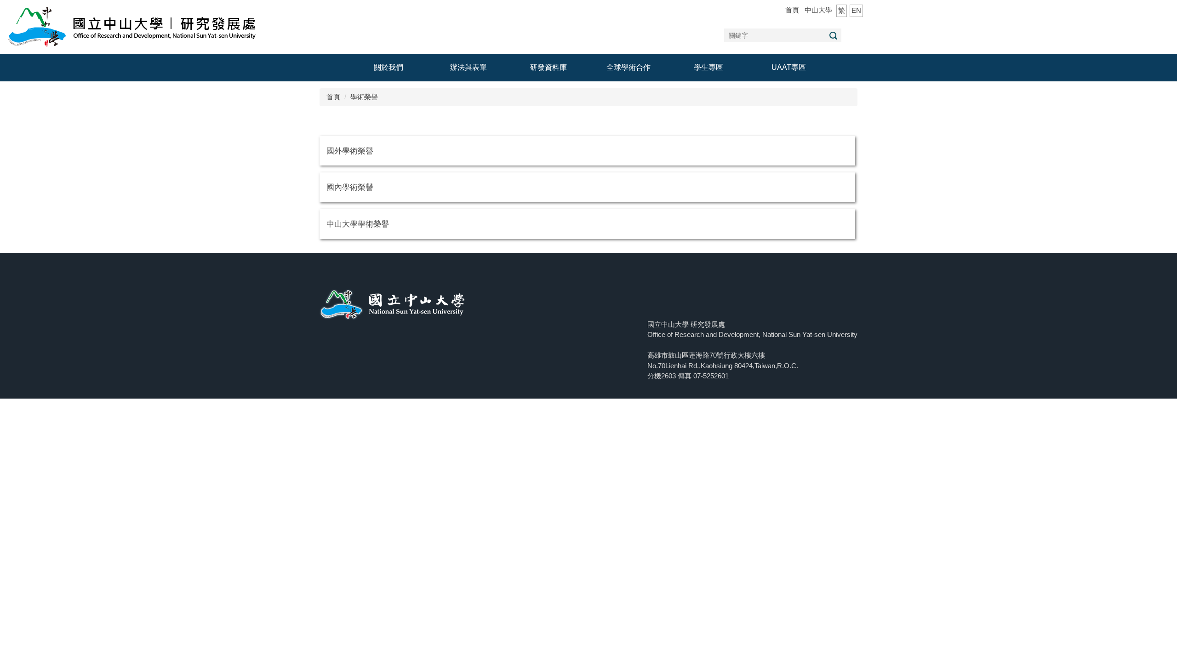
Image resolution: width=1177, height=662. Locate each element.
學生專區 (708, 67)
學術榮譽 (364, 97)
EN (856, 10)
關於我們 (388, 67)
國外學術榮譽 (349, 151)
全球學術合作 (628, 67)
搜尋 (833, 35)
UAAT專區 (788, 67)
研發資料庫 (548, 67)
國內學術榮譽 (349, 187)
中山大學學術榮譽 (357, 224)
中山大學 (818, 10)
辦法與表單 (468, 67)
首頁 (792, 10)
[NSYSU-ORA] (132, 26)
